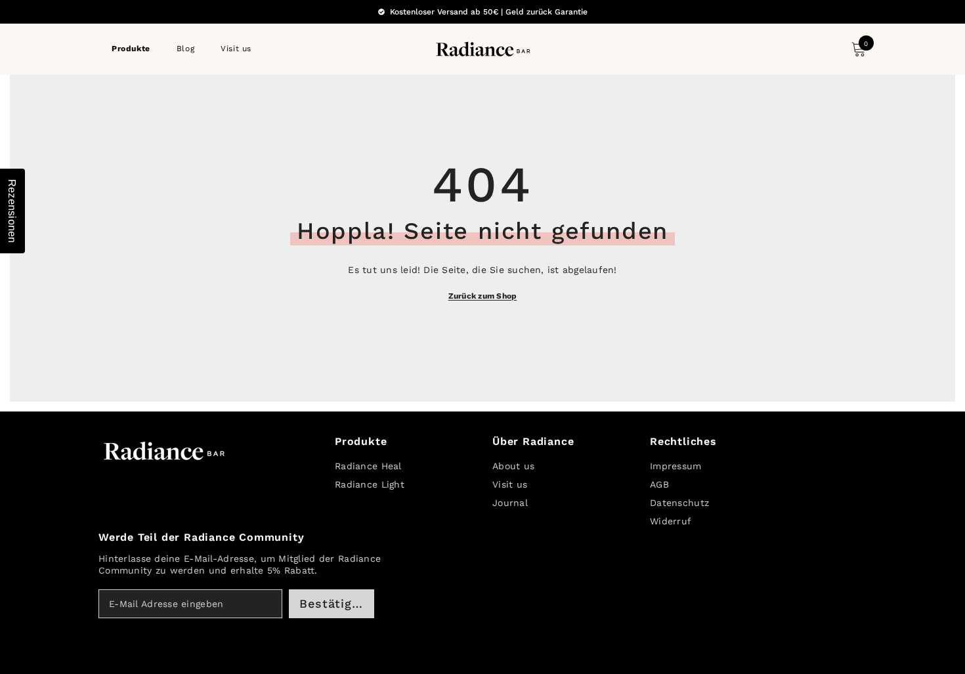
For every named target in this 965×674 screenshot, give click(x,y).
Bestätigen (333, 603)
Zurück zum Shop (482, 296)
